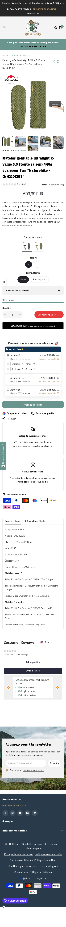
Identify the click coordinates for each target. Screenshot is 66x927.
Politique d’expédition (45, 860)
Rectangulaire (39, 279)
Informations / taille (35, 521)
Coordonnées (21, 872)
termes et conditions (33, 770)
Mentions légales (49, 866)
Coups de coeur (20, 55)
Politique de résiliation (41, 872)
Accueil (5, 55)
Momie (23, 279)
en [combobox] (45, 642)
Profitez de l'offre (33, 404)
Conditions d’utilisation (21, 860)
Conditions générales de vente (23, 866)
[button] (14, 185)
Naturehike (20, 150)
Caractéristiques (13, 521)
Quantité (6, 308)
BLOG (10, 9)
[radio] (33, 360)
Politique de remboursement (18, 854)
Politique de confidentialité (48, 854)
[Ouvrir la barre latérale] (3, 282)
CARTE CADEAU (23, 9)
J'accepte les (27, 770)
